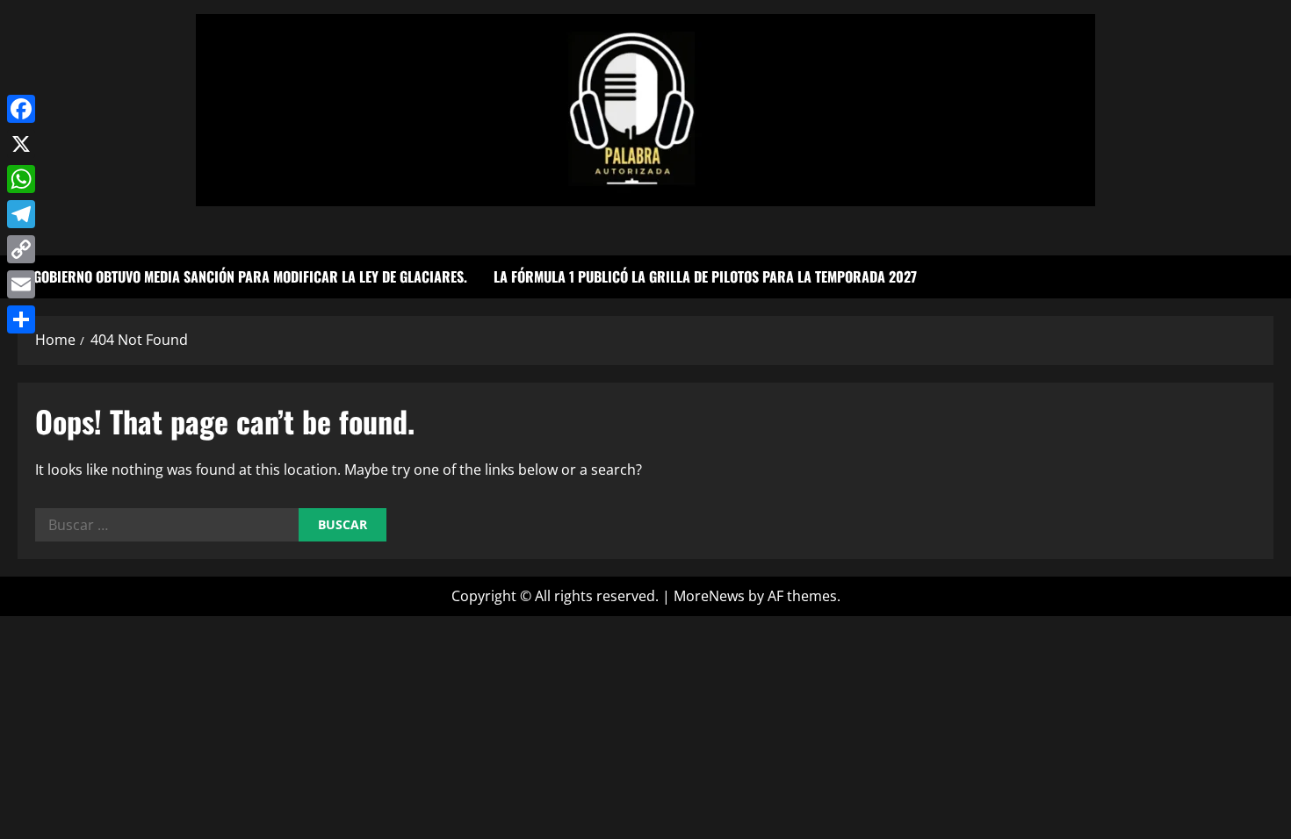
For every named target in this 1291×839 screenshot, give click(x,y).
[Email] (21, 284)
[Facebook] (21, 108)
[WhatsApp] (21, 179)
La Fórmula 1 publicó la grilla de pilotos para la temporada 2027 (705, 276)
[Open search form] (1268, 277)
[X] (21, 143)
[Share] (21, 319)
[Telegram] (21, 214)
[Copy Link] (21, 249)
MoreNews (709, 596)
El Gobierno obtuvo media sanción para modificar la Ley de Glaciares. (242, 276)
